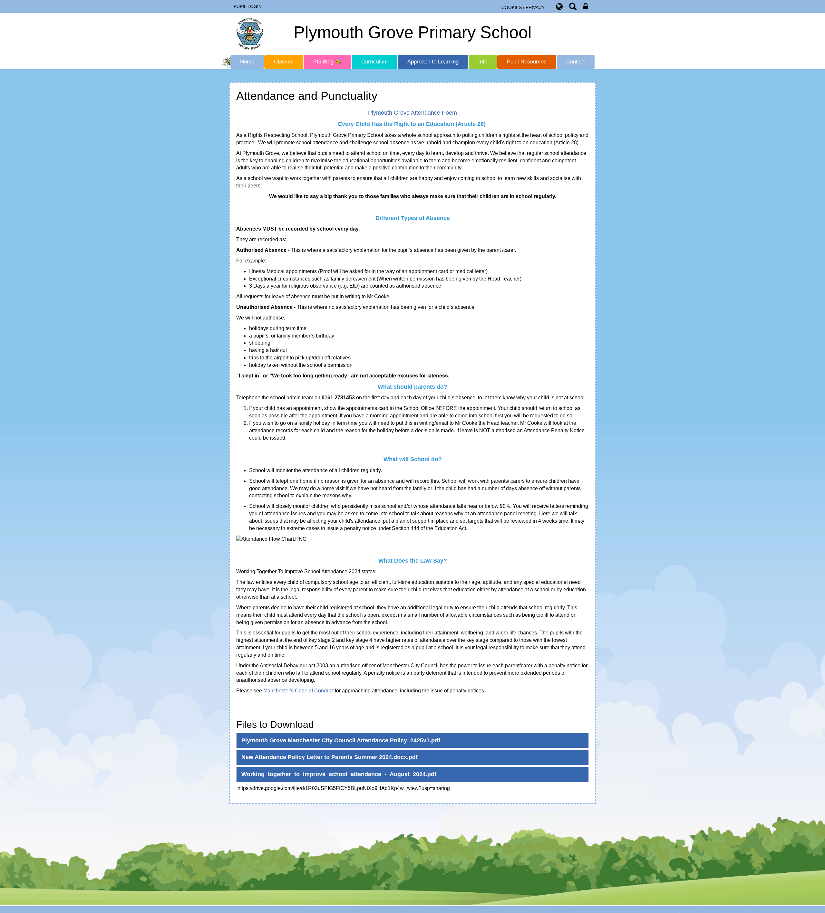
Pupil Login (248, 6)
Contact (575, 62)
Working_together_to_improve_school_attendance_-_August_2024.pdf (338, 774)
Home (247, 62)
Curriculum (374, 62)
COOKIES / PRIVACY (523, 7)
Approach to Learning (433, 62)
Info (482, 62)
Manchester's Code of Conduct (298, 690)
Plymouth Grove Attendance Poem (412, 112)
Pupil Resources (527, 62)
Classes (284, 62)
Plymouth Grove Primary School (413, 32)
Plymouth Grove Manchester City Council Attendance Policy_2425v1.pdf (340, 740)
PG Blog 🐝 (327, 62)
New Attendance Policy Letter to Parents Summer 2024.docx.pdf (329, 757)
